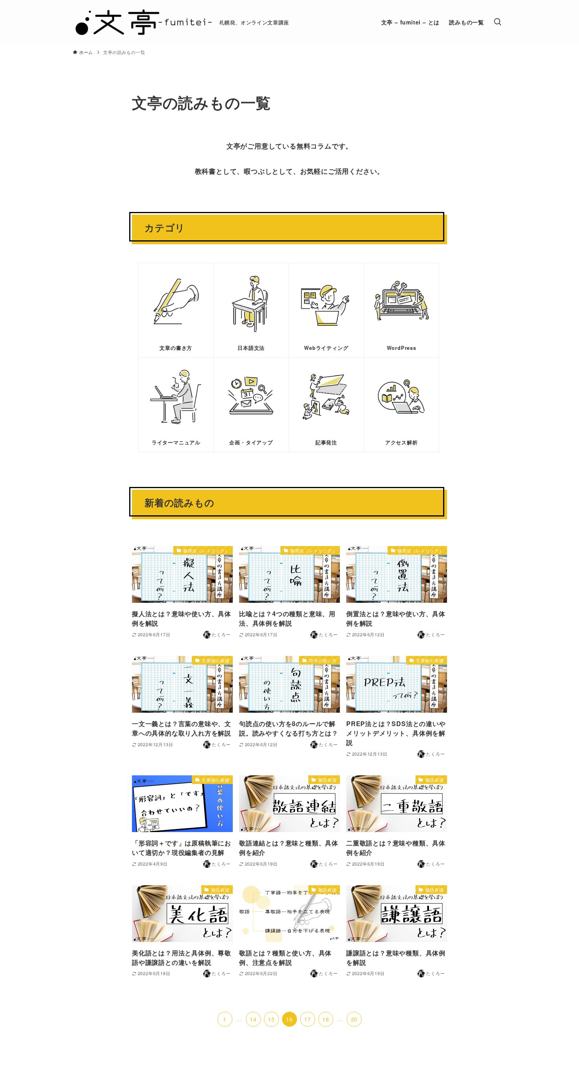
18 (325, 1019)
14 (253, 1019)
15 (271, 1019)
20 (354, 1019)
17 (307, 1019)
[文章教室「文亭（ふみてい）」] (143, 22)
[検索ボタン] (497, 22)
